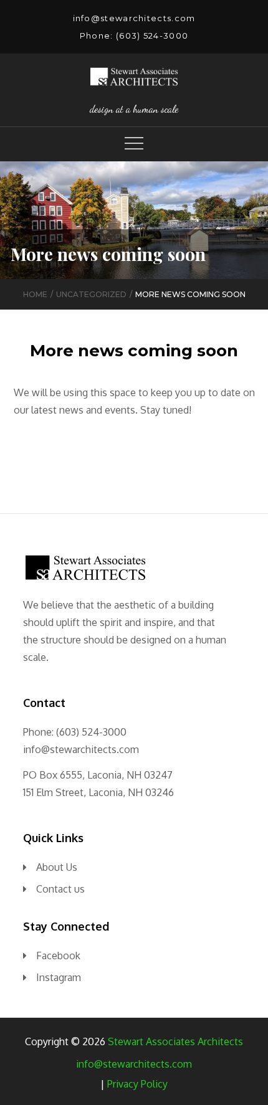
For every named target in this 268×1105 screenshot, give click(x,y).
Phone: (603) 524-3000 (134, 35)
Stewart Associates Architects (175, 1041)
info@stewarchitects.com (134, 18)
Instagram (58, 977)
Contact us (60, 889)
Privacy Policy (137, 1084)
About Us (56, 867)
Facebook (58, 955)
